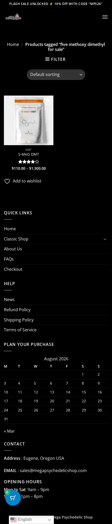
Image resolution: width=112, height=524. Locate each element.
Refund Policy (17, 310)
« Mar (9, 431)
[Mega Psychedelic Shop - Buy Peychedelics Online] (30, 17)
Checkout (13, 269)
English (24, 519)
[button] (105, 16)
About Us (13, 249)
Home (13, 44)
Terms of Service (20, 330)
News (9, 299)
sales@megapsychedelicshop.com (53, 470)
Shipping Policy (19, 320)
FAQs (9, 259)
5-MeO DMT (28, 154)
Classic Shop (16, 239)
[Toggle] (105, 239)
